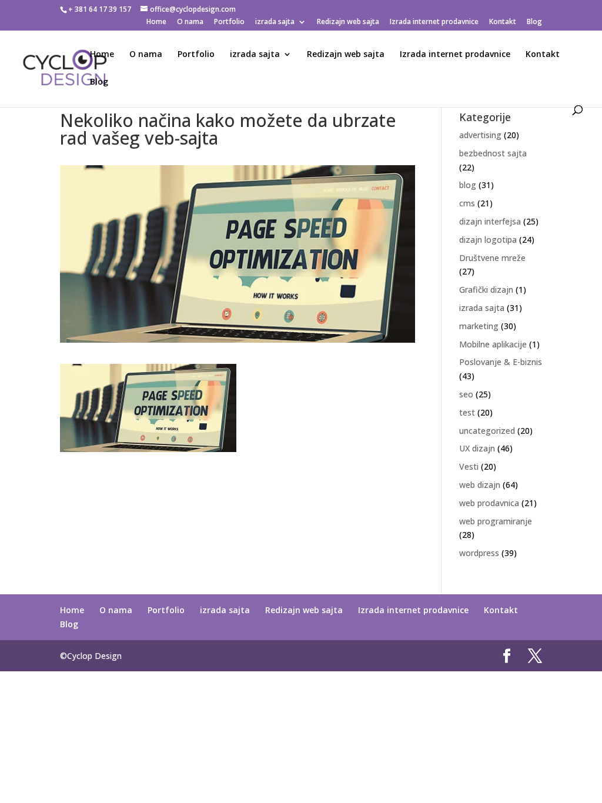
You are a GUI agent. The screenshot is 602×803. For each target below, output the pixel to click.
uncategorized (487, 430)
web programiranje (495, 521)
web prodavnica (489, 502)
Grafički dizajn (486, 289)
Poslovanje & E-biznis (500, 361)
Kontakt (502, 22)
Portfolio (229, 22)
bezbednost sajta (493, 153)
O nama (190, 22)
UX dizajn (477, 448)
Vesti (469, 466)
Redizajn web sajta (348, 22)
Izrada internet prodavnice (434, 22)
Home (156, 22)
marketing (479, 326)
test (467, 412)
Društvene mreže (492, 257)
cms (467, 203)
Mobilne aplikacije (493, 344)
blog (467, 184)
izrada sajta (275, 22)
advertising (480, 134)
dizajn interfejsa (490, 221)
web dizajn (479, 484)
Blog (534, 22)
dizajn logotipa (488, 239)
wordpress (479, 552)
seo (466, 394)
